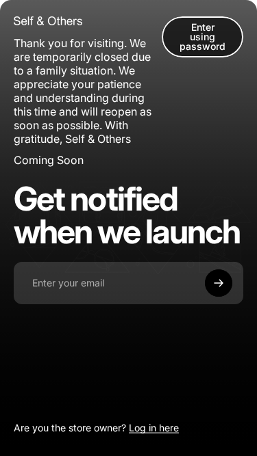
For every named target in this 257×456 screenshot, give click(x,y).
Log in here (154, 427)
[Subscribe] (218, 283)
